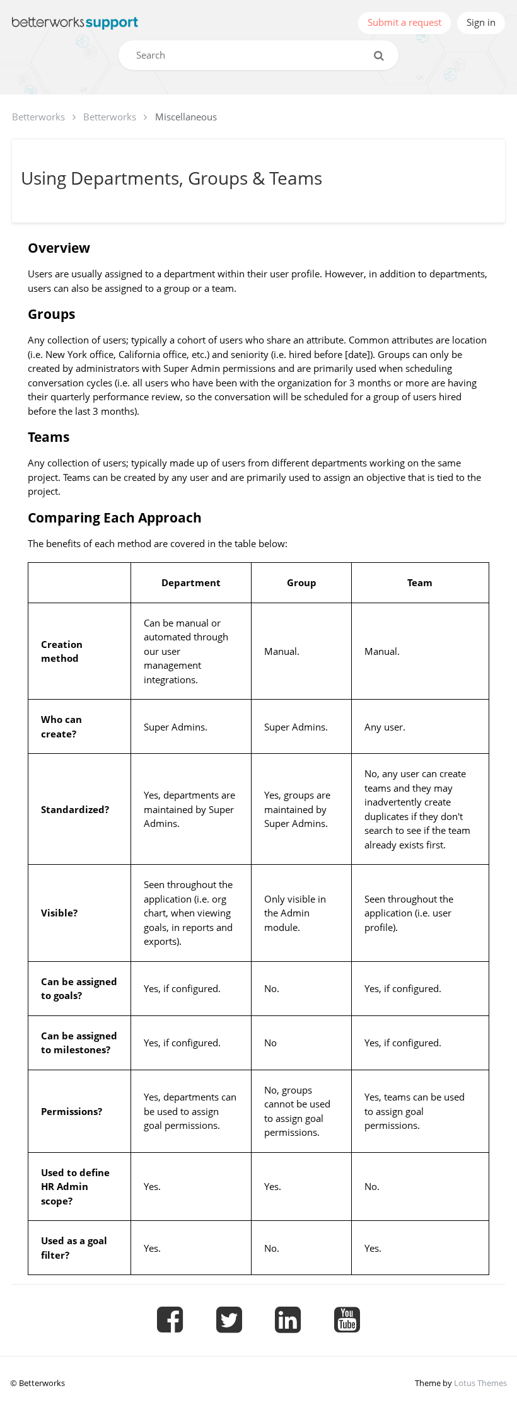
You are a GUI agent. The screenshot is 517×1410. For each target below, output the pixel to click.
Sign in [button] (481, 22)
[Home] (75, 23)
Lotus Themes (480, 1383)
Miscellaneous (186, 116)
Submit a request (404, 22)
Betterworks (38, 116)
